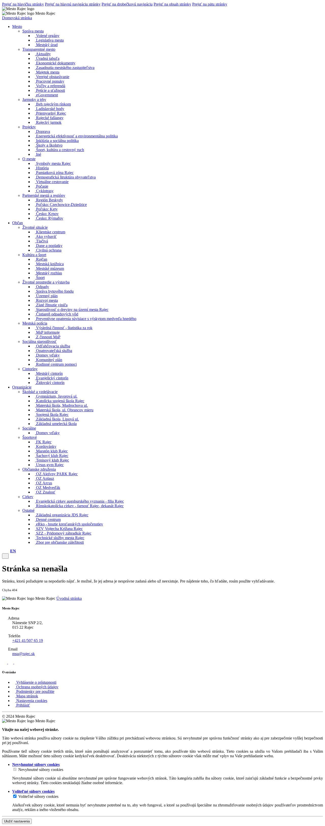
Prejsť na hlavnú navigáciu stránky (73, 4)
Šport (40, 277)
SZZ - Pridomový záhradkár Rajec (63, 533)
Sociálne (29, 428)
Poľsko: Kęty (46, 209)
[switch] (15, 769)
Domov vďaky (47, 355)
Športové (29, 437)
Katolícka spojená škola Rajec (59, 401)
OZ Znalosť (45, 492)
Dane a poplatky (48, 245)
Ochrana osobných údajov (36, 687)
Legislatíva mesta (49, 40)
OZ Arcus (43, 483)
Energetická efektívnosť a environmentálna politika (76, 136)
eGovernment (46, 95)
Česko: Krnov (47, 214)
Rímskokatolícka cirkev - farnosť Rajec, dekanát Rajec (79, 506)
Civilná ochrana (48, 250)
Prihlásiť (22, 705)
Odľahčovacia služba (52, 346)
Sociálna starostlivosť (39, 341)
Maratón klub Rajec (51, 451)
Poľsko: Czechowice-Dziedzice (61, 204)
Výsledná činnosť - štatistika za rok (63, 328)
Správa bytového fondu (54, 291)
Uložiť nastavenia (17, 821)
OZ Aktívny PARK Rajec (56, 474)
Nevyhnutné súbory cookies (40, 769)
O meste (29, 159)
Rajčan (41, 259)
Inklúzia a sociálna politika (57, 140)
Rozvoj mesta (46, 300)
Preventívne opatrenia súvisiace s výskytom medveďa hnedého (85, 319)
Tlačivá (41, 241)
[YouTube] (16, 662)
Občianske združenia (39, 469)
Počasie (41, 186)
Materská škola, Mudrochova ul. (61, 405)
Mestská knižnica (49, 264)
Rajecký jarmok (48, 122)
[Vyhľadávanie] (7, 551)
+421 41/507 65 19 (27, 640)
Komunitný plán (48, 360)
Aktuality (43, 54)
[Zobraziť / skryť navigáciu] (5, 556)
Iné (38, 154)
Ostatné (28, 510)
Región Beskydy (49, 200)
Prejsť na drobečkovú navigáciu (127, 4)
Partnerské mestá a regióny (43, 195)
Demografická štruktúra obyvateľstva (65, 177)
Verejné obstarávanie (52, 77)
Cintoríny (30, 369)
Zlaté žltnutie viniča (51, 305)
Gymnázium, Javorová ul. (56, 396)
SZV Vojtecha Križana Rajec (59, 528)
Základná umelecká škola (56, 423)
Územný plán (46, 296)
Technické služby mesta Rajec (59, 538)
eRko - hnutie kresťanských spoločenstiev (69, 524)
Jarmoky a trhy (34, 99)
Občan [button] (17, 223)
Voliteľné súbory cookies (38, 796)
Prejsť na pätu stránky (209, 4)
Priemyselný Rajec (50, 113)
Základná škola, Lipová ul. (57, 419)
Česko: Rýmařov (49, 218)
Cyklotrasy (44, 191)
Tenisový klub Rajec (52, 460)
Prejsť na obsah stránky (172, 4)
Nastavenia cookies (31, 700)
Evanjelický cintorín (51, 378)
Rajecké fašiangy (49, 118)
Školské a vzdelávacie (40, 392)
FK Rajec (43, 442)
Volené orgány (47, 35)
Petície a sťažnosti (50, 90)
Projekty (29, 127)
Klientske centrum (50, 232)
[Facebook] (11, 662)
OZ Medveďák (47, 487)
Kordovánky (45, 446)
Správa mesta (33, 31)
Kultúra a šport (34, 255)
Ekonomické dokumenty (55, 63)
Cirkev (27, 497)
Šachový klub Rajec (51, 455)
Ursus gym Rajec (49, 465)
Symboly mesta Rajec (53, 163)
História (42, 168)
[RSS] (5, 662)
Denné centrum (48, 519)
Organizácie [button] (21, 387)
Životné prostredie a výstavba (46, 282)
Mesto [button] (17, 26)
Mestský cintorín (49, 373)
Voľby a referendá (50, 86)
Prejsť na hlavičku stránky (23, 4)
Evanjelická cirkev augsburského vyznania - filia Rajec (79, 501)
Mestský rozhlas (48, 273)
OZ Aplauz (44, 478)
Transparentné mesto (38, 49)
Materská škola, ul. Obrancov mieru (64, 410)
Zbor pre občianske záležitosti (59, 542)
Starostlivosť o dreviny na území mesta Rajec (71, 309)
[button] (13, 551)
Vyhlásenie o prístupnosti (35, 682)
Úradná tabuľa (47, 58)
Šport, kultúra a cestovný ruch (59, 150)
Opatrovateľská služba (53, 350)
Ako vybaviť (46, 236)
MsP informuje (47, 332)
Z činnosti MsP (47, 337)
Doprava (42, 131)
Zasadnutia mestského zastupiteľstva (64, 67)
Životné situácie (35, 227)
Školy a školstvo (48, 145)
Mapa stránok (26, 696)
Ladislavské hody (49, 109)
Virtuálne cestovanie (52, 182)
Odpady (42, 287)
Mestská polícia (34, 323)
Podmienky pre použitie (34, 691)
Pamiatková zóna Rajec (54, 172)
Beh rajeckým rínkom (53, 104)
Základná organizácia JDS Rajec (61, 515)
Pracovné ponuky (49, 81)
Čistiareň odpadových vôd (56, 314)
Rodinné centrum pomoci (56, 364)
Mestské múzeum (49, 268)
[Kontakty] (3, 551)
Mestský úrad (46, 45)
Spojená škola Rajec (52, 414)
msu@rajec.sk (23, 654)
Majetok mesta (47, 72)
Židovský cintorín (49, 382)
